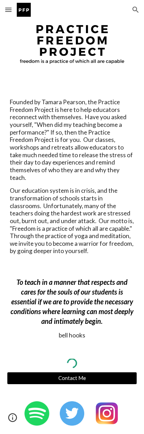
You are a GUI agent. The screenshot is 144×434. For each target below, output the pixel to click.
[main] (72, 177)
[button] (8, 9)
